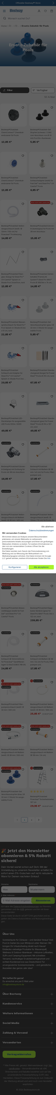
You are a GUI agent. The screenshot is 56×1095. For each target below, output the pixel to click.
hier (48, 558)
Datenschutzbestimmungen (41, 530)
